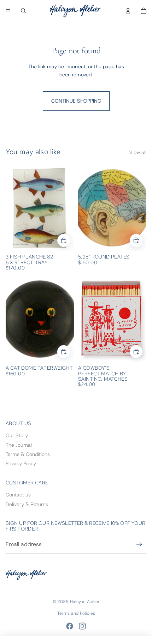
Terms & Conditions (28, 454)
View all (137, 152)
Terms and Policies (76, 613)
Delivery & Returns (27, 504)
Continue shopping (76, 101)
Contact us (18, 494)
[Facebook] (69, 626)
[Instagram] (82, 626)
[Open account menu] (128, 10)
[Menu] (8, 10)
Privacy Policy (21, 463)
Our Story (17, 435)
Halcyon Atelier (85, 601)
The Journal (19, 445)
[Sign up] (139, 544)
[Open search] (23, 10)
